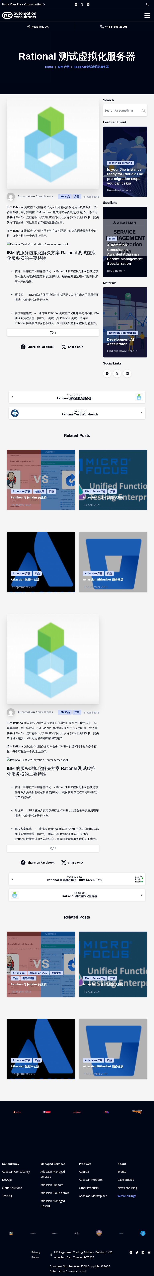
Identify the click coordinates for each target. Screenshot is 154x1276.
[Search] (147, 4)
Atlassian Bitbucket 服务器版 (103, 579)
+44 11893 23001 (116, 26)
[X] (82, 4)
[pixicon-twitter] (137, 1252)
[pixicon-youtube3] (149, 1252)
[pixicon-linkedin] (143, 1252)
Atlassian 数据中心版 (25, 579)
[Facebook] (76, 4)
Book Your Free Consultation (22, 4)
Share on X (75, 347)
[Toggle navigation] (147, 15)
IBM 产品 (63, 67)
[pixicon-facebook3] (131, 1252)
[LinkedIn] (88, 4)
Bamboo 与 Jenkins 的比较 (29, 497)
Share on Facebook (40, 347)
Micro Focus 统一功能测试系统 (103, 497)
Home (49, 67)
